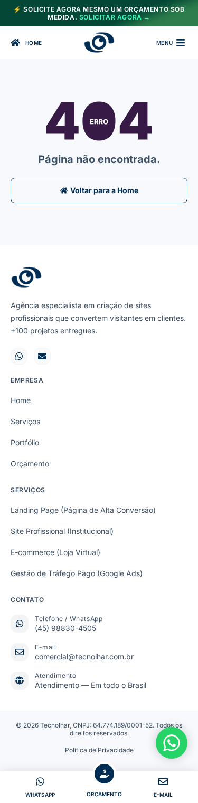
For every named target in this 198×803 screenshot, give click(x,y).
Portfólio (25, 442)
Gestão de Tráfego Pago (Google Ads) (77, 573)
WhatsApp (40, 794)
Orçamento (30, 463)
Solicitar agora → (114, 17)
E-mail (45, 647)
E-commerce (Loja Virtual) (55, 552)
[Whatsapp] (19, 356)
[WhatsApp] (40, 781)
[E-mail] (20, 652)
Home (21, 400)
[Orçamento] (104, 774)
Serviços (25, 421)
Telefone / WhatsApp (68, 619)
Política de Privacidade (99, 750)
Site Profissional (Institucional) (62, 531)
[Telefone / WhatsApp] (20, 624)
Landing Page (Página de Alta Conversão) (83, 509)
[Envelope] (42, 356)
